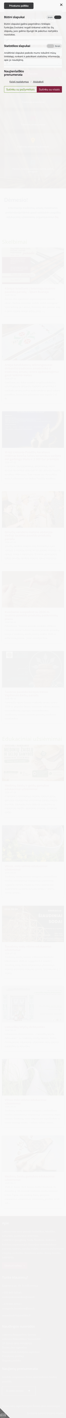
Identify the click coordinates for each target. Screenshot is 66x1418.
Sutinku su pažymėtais (20, 89)
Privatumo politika (18, 5)
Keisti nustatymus (19, 81)
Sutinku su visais (49, 89)
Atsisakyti (38, 81)
